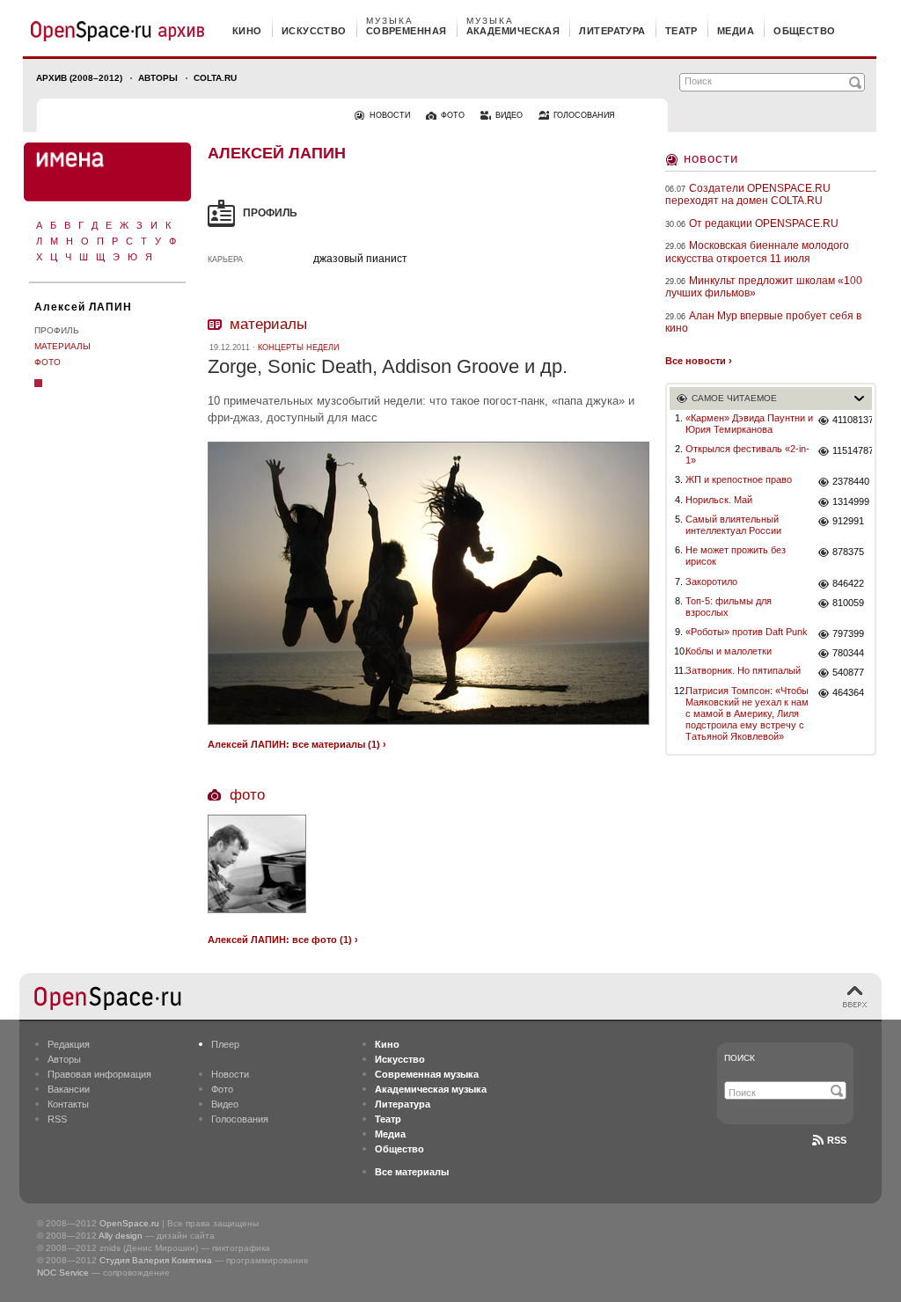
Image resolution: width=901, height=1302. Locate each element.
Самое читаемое (734, 398)
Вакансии (69, 1089)
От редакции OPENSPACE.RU (764, 223)
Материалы (62, 346)
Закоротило (711, 581)
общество (804, 31)
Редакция (69, 1044)
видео (509, 115)
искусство (314, 31)
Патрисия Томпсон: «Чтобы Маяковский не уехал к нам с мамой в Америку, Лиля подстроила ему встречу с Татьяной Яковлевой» (747, 713)
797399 (848, 633)
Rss (836, 1140)
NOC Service (63, 1272)
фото (453, 115)
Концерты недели (298, 347)
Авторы (158, 78)
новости (390, 115)
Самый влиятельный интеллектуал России (733, 525)
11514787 (852, 450)
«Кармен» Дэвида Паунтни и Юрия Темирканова (749, 424)
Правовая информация (99, 1074)
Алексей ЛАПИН (83, 307)
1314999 (850, 501)
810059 (848, 602)
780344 (848, 652)
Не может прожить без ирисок (735, 556)
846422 (848, 583)
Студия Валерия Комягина (155, 1260)
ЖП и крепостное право (738, 479)
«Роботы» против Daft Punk (746, 631)
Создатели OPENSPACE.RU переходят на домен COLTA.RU (748, 194)
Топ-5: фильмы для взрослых (728, 607)
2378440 (850, 481)
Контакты (68, 1104)
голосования (584, 115)
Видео (224, 1104)
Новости (711, 157)
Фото (47, 362)
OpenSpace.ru (129, 1223)
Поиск (739, 1058)
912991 (848, 521)
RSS (57, 1119)
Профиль (56, 330)
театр (681, 31)
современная (406, 31)
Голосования (239, 1119)
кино (247, 31)
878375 (848, 551)
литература (612, 31)
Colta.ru (215, 78)
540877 (848, 672)
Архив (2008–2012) (79, 78)
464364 (848, 692)
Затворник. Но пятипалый (743, 670)
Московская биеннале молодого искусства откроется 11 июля (757, 251)
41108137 (852, 419)
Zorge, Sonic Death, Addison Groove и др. (388, 366)
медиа (735, 31)
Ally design (121, 1235)
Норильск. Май (718, 499)
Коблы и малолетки (728, 651)
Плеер (225, 1044)
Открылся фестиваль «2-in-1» (747, 454)
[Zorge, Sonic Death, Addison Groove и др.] (428, 727)
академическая (513, 31)
